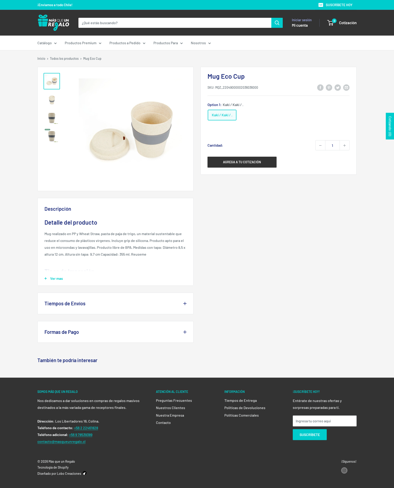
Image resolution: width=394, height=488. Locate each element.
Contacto (163, 422)
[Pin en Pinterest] (329, 87)
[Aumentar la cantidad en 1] (344, 145)
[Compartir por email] (346, 87)
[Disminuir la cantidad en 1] (320, 145)
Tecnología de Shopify (53, 467)
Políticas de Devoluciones (244, 407)
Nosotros (198, 43)
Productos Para (165, 43)
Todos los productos (64, 58)
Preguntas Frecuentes (174, 400)
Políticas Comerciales (241, 415)
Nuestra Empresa (170, 415)
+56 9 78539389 (80, 434)
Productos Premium (80, 43)
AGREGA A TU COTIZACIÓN (242, 162)
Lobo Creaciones (69, 473)
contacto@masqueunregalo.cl (61, 441)
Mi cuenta (300, 25)
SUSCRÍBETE (310, 434)
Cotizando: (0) (390, 126)
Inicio (41, 58)
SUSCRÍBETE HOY (339, 5)
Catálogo (44, 43)
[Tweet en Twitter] (337, 87)
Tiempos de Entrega (240, 400)
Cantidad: (215, 145)
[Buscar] (277, 23)
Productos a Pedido (124, 43)
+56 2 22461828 (86, 428)
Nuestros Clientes (170, 407)
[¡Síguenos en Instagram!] (344, 470)
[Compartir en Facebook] (320, 87)
